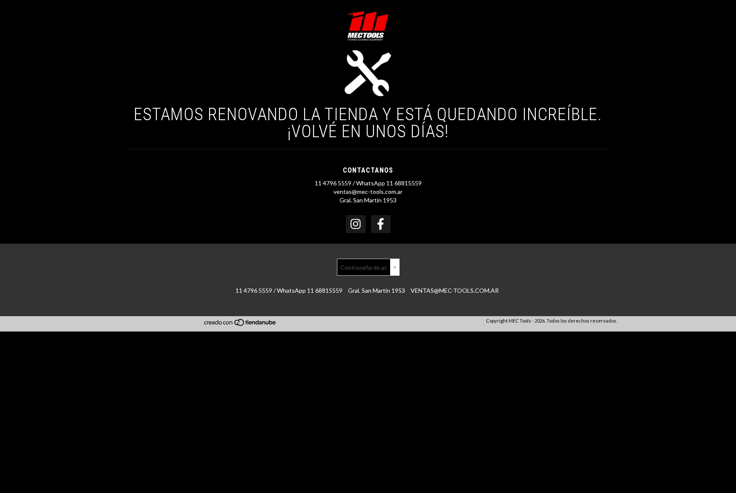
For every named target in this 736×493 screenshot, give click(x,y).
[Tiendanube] (240, 325)
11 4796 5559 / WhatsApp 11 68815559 (368, 183)
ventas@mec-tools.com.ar (368, 191)
